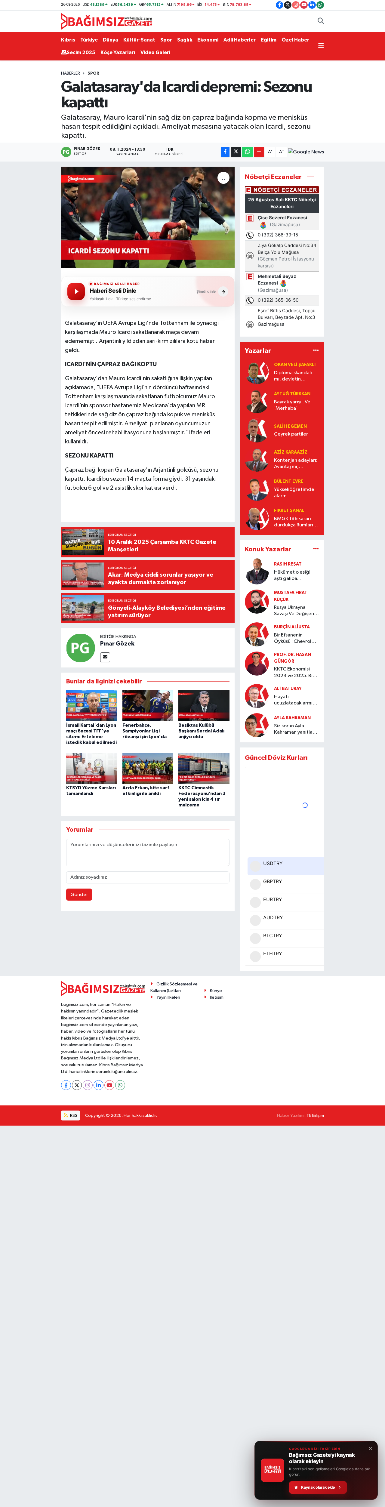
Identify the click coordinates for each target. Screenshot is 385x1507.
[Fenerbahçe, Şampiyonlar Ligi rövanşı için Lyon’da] (148, 705)
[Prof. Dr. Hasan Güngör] (257, 663)
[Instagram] (88, 1085)
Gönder (79, 894)
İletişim (216, 997)
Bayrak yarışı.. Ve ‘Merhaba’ (292, 405)
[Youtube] (109, 1085)
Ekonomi (207, 39)
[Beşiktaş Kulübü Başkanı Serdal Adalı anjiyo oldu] (203, 705)
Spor (166, 39)
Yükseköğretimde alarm (294, 492)
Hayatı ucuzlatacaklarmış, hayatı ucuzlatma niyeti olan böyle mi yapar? (295, 700)
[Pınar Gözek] (80, 647)
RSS (73, 1115)
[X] (77, 1085)
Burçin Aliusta (292, 627)
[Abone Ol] (306, 152)
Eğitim (268, 39)
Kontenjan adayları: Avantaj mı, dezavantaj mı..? (295, 464)
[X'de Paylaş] (236, 152)
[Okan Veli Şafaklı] (257, 371)
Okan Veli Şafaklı (295, 364)
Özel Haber (295, 39)
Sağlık (184, 39)
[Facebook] (66, 1085)
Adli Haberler (239, 39)
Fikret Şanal (289, 510)
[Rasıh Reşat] (257, 571)
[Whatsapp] (120, 1085)
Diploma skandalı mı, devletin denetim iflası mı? (294, 376)
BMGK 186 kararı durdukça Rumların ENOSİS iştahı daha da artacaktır (295, 522)
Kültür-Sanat (139, 39)
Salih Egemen (290, 426)
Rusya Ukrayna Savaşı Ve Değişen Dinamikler (294, 611)
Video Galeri (155, 52)
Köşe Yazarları (117, 52)
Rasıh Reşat (288, 564)
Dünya (110, 39)
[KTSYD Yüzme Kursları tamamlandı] (91, 768)
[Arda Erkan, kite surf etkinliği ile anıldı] (148, 768)
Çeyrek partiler (291, 434)
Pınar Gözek (117, 644)
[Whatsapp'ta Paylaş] (247, 152)
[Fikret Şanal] (257, 517)
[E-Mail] (105, 657)
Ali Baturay (288, 688)
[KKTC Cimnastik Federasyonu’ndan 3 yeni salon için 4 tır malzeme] (203, 768)
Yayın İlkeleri (168, 997)
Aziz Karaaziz (290, 452)
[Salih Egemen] (257, 430)
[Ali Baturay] (257, 695)
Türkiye (89, 39)
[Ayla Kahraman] (257, 725)
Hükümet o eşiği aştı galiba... (292, 575)
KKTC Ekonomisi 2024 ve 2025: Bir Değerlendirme (294, 673)
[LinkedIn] (98, 1085)
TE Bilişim (315, 1115)
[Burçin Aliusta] (257, 634)
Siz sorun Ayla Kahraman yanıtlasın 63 (296, 729)
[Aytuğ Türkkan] (257, 401)
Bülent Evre (288, 481)
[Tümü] (316, 350)
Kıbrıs (68, 39)
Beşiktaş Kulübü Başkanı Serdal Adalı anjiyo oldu (201, 731)
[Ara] (321, 21)
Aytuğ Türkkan (292, 394)
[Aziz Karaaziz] (257, 459)
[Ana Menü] (321, 46)
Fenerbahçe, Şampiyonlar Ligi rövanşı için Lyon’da (144, 731)
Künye (216, 990)
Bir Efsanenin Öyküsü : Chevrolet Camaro (295, 639)
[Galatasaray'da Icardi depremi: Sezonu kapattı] (148, 217)
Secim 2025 (81, 52)
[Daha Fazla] (259, 152)
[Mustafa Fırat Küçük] (257, 601)
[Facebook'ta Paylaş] (225, 152)
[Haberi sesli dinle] (76, 291)
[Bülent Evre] (257, 488)
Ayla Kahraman (292, 718)
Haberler (70, 73)
